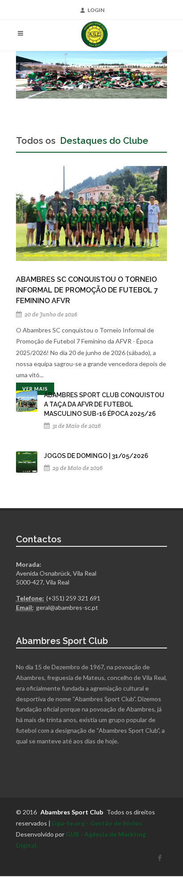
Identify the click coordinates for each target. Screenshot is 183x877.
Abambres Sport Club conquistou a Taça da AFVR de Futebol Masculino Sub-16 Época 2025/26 (104, 404)
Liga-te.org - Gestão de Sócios (97, 823)
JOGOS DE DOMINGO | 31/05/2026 (96, 455)
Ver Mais (35, 388)
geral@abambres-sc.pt (67, 607)
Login (96, 10)
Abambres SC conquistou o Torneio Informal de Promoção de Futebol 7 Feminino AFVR (87, 290)
